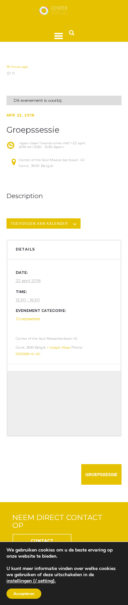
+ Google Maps (58, 347)
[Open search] (71, 32)
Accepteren (23, 593)
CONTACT (42, 540)
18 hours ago (17, 66)
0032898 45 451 (28, 354)
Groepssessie (28, 318)
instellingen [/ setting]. (31, 581)
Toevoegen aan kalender (39, 223)
